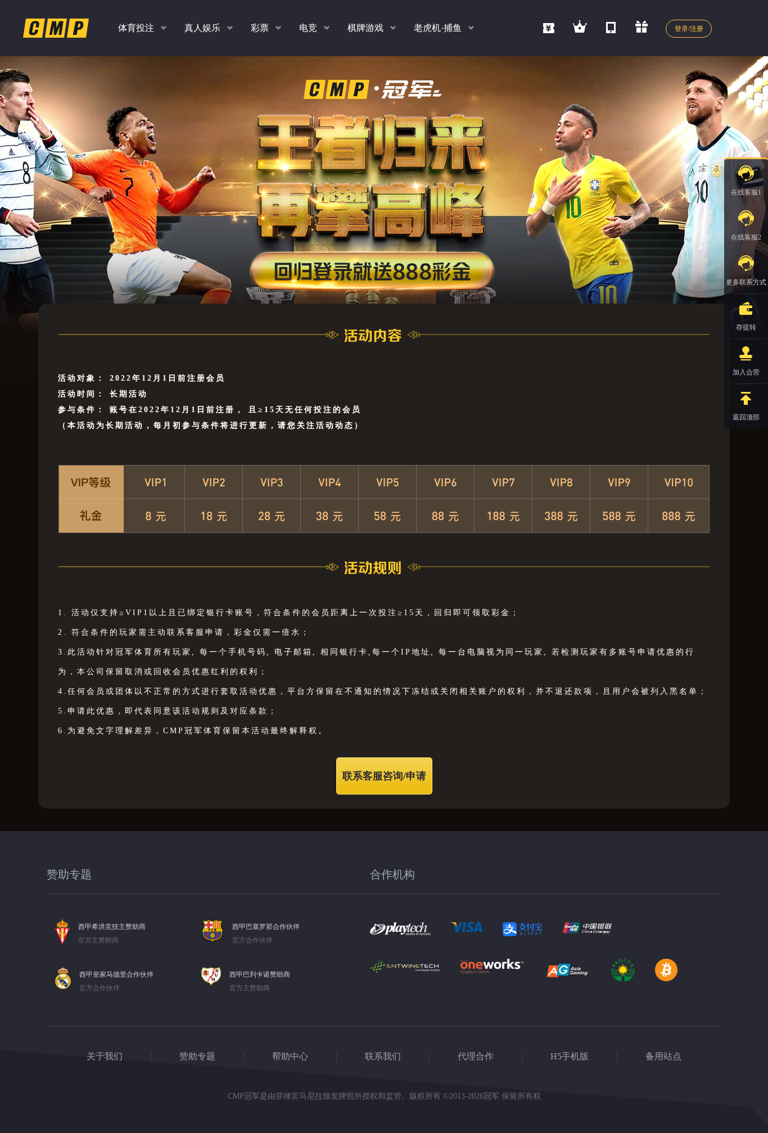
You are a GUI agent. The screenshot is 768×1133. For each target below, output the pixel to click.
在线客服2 (746, 237)
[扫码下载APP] (611, 26)
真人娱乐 (202, 28)
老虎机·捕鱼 (438, 28)
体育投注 (136, 28)
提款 (694, 335)
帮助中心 (290, 1056)
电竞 (308, 28)
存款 (694, 308)
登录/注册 (689, 29)
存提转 (746, 327)
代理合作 (476, 1056)
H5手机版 (569, 1056)
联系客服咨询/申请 (384, 776)
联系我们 (383, 1056)
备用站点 (663, 1056)
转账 (694, 362)
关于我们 (105, 1056)
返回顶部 (746, 417)
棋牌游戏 (365, 28)
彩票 (260, 28)
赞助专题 (197, 1056)
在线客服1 (746, 192)
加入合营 (746, 372)
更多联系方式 (746, 282)
